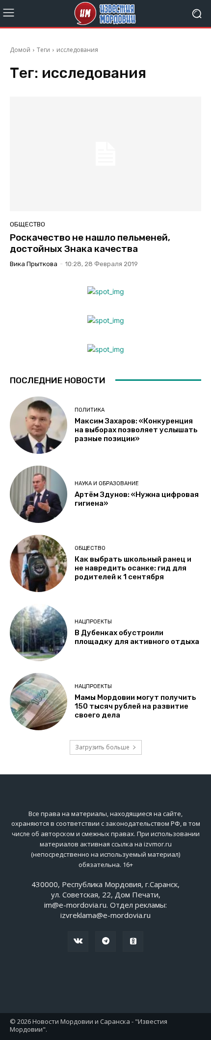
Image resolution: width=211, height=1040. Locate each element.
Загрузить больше (102, 747)
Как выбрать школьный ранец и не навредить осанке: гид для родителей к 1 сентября (133, 568)
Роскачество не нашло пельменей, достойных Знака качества (90, 243)
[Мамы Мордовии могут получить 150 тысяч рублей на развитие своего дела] (38, 701)
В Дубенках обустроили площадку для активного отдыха (137, 637)
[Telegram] (105, 941)
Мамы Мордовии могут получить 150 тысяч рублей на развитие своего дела (135, 706)
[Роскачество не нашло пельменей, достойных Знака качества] (105, 154)
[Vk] (78, 941)
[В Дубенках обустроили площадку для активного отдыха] (38, 632)
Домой (20, 50)
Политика (90, 410)
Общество (27, 224)
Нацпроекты (93, 621)
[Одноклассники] (133, 941)
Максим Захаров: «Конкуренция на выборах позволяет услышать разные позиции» (136, 430)
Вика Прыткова (33, 264)
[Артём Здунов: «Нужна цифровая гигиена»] (38, 494)
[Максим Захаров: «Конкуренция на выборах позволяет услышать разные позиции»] (38, 425)
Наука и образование (107, 483)
